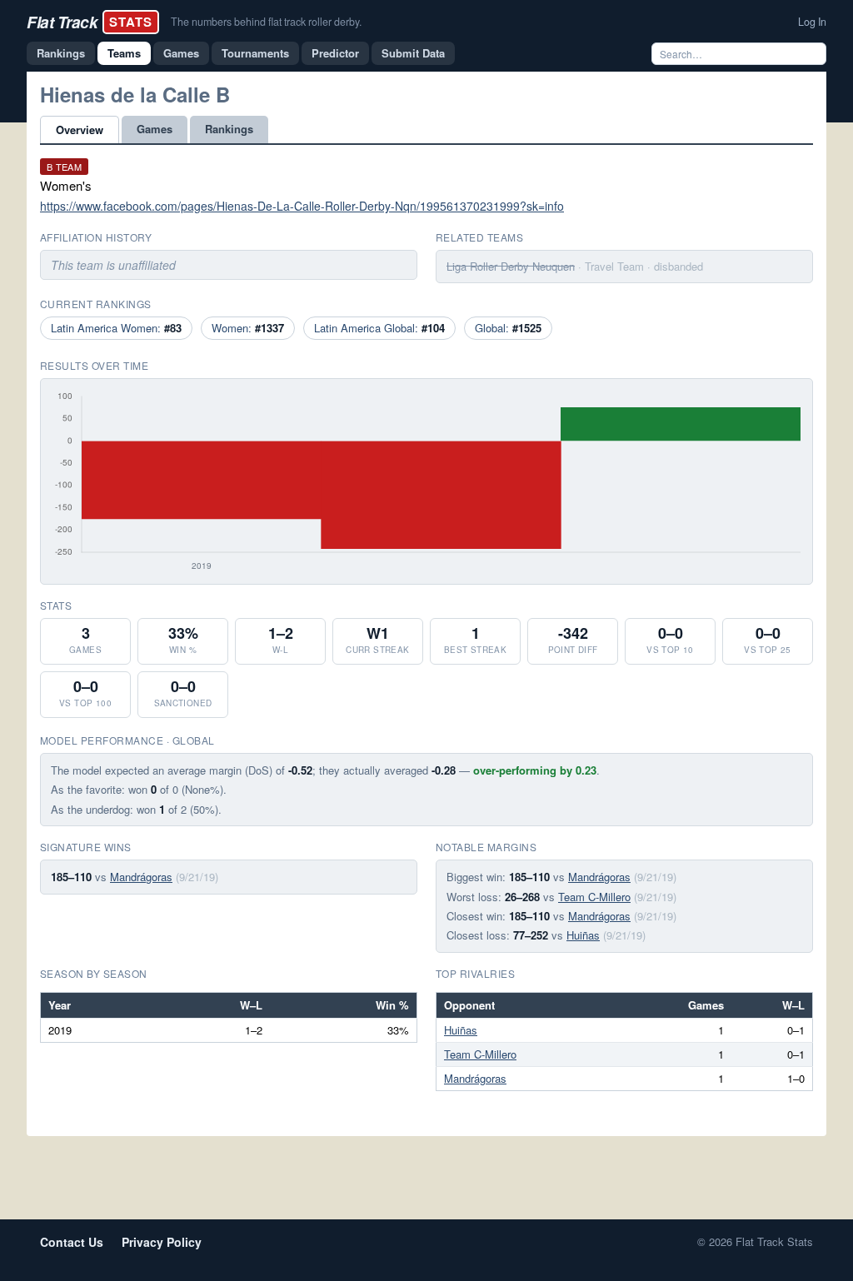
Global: (508, 328)
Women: (248, 328)
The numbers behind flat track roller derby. (266, 21)
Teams (124, 53)
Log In (812, 21)
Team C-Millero (594, 897)
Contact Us (71, 1242)
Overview (79, 129)
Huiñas (583, 935)
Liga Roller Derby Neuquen (510, 266)
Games (181, 53)
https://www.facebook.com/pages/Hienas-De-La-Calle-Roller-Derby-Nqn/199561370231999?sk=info (302, 205)
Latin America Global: (379, 328)
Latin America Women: (116, 328)
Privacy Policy (162, 1242)
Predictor (335, 53)
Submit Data (413, 53)
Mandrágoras (141, 877)
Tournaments (255, 53)
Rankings (61, 53)
